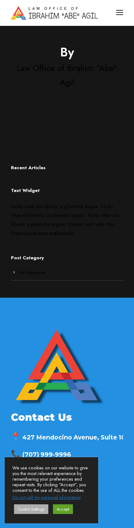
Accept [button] (63, 509)
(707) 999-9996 (41, 454)
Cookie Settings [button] (31, 509)
